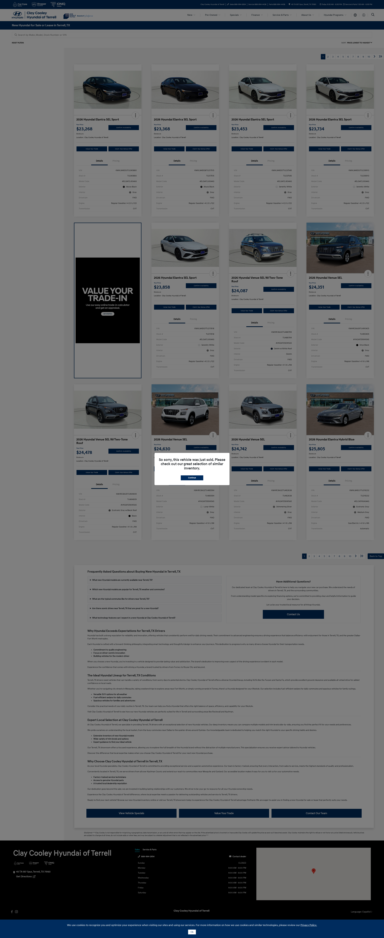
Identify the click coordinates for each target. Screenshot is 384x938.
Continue (192, 478)
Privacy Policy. (308, 925)
